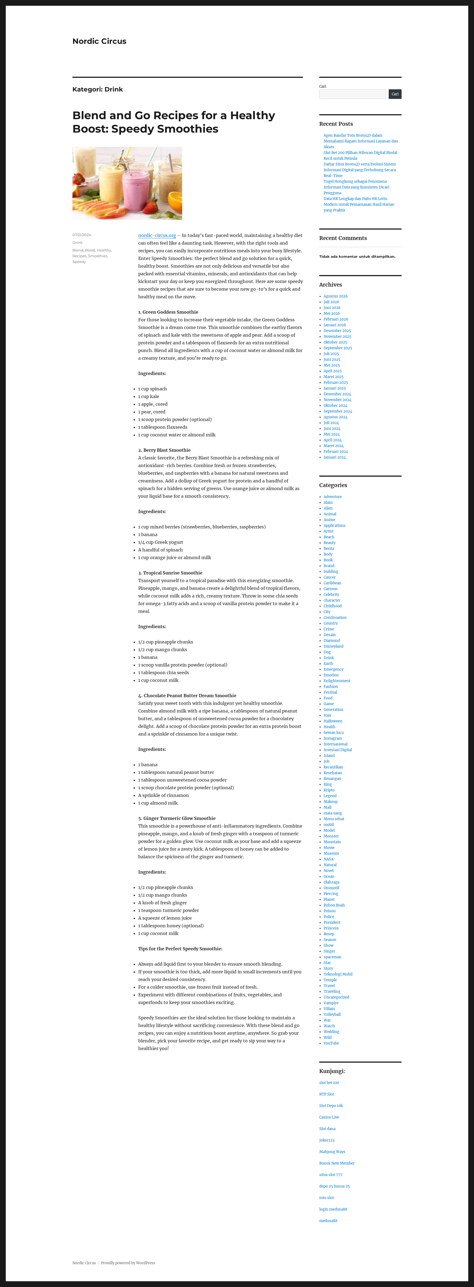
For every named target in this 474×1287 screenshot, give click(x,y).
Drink (77, 242)
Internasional (336, 744)
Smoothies (97, 256)
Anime (329, 519)
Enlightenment (337, 681)
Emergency (333, 669)
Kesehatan (333, 773)
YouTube (331, 1043)
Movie (329, 847)
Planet (329, 899)
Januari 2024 (335, 457)
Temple (330, 980)
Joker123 (326, 1140)
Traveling (332, 991)
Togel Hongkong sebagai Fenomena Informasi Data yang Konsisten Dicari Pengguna (356, 187)
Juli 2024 (331, 423)
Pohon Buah (334, 905)
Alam (328, 502)
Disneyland (333, 646)
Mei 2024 (332, 434)
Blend (77, 250)
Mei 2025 (332, 365)
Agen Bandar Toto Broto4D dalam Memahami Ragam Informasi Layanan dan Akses (361, 141)
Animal (330, 514)
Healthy (104, 250)
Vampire (331, 1003)
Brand (329, 566)
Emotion (331, 675)
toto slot (326, 1198)
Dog (327, 652)
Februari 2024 (336, 451)
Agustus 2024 (336, 417)
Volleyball (332, 1014)
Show (329, 945)
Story (328, 968)
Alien (328, 508)
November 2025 (337, 336)
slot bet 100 (329, 1082)
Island (329, 755)
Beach (329, 537)
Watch (329, 1026)
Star (327, 962)
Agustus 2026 (336, 296)
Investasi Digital (338, 750)
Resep (329, 934)
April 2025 (333, 371)
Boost (90, 250)
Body (328, 554)
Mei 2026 (332, 313)
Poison (330, 911)
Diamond (332, 640)
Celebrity (331, 594)
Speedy (79, 261)
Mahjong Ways (332, 1151)
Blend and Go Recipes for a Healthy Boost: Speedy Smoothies (173, 121)
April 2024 (333, 440)
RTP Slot (326, 1094)
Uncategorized (336, 997)
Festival (330, 692)
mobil (329, 824)
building (331, 571)
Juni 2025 (332, 359)
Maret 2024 (334, 446)
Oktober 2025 (335, 342)
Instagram (333, 738)
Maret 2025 (334, 376)
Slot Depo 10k (331, 1105)
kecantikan (333, 767)
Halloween (333, 721)
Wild (328, 1037)
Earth (328, 663)
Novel (329, 870)
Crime (329, 629)
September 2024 (338, 411)
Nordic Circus (99, 41)
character (332, 600)
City (327, 612)
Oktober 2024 (335, 405)
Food (328, 698)
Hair (327, 715)
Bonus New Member (337, 1163)
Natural (330, 865)
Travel (329, 985)
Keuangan (332, 778)
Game (329, 704)
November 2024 (337, 399)
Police (329, 916)
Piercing (331, 893)
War (327, 1020)
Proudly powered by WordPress (128, 1263)
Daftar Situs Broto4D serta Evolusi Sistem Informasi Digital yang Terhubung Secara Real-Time (360, 170)
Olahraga (331, 882)
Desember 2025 (337, 330)
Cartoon (331, 589)
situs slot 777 (331, 1174)
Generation (333, 709)
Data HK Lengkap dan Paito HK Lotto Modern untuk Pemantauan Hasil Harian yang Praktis (359, 204)
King (328, 784)
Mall (327, 807)
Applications (335, 525)
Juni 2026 (332, 307)
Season (330, 939)
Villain (329, 1008)
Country (331, 623)
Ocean (329, 876)
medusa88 (328, 1221)
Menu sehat (334, 819)
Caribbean (332, 583)
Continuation (335, 617)
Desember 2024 (337, 394)
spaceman (333, 957)
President (332, 922)
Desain (330, 635)
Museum (331, 853)
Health (329, 727)
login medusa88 (333, 1209)
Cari (322, 86)
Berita (329, 548)
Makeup (331, 801)
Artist (329, 531)
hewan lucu (334, 732)
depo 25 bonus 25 (334, 1186)
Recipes (79, 256)
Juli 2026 (331, 302)
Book (328, 560)
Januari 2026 (335, 325)
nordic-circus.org (157, 235)
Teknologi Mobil (338, 974)
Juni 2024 (332, 428)
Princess (331, 928)
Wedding (331, 1031)
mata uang (333, 813)
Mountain (332, 842)
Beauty (329, 542)
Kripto (329, 790)
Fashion (331, 686)
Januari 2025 (335, 388)
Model (329, 830)
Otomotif (331, 888)
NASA (329, 859)
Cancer (330, 577)
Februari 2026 (336, 319)
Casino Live (329, 1117)
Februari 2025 (336, 382)
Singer (329, 951)
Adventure (333, 496)
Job (326, 761)
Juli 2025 (331, 353)
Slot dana (327, 1128)
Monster (331, 836)
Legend (330, 796)
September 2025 (338, 348)
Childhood (333, 606)
